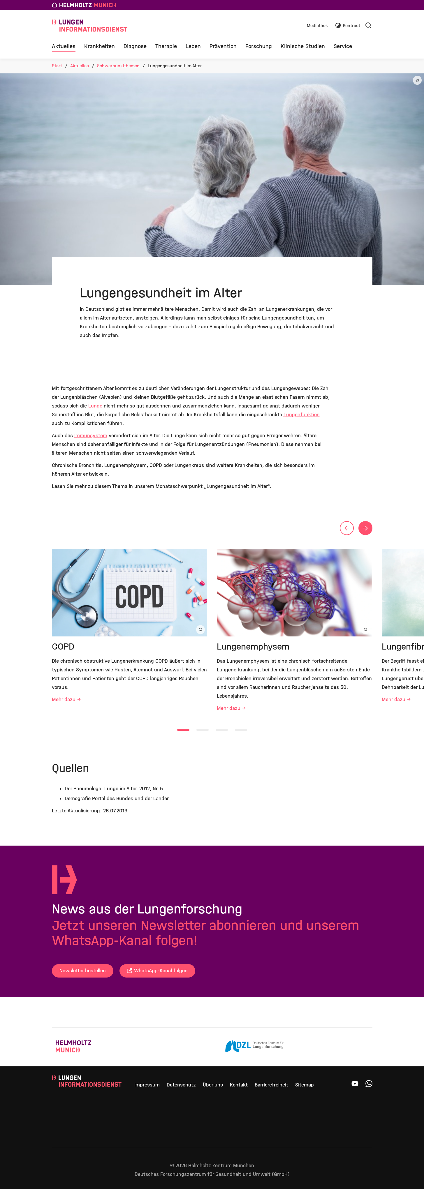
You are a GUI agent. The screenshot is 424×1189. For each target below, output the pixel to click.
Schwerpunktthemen (118, 65)
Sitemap (304, 1085)
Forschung (258, 46)
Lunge (95, 406)
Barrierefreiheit (271, 1085)
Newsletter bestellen (82, 971)
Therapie (166, 46)
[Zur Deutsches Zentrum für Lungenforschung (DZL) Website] (254, 1047)
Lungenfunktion (302, 415)
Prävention (223, 46)
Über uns (213, 1085)
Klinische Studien (303, 46)
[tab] (183, 730)
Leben (193, 46)
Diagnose (135, 46)
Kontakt (239, 1085)
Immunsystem (90, 436)
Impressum (147, 1085)
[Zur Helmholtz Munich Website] (85, 1047)
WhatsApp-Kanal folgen (161, 971)
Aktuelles (63, 46)
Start (57, 65)
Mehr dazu (63, 699)
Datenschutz (181, 1085)
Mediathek (317, 25)
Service (343, 46)
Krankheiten (99, 46)
